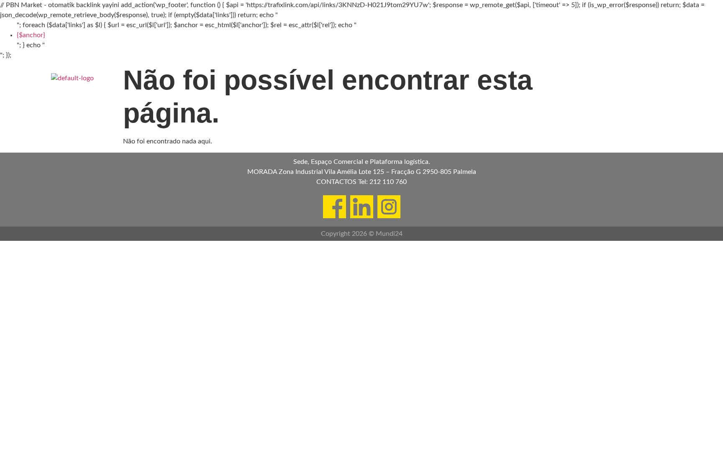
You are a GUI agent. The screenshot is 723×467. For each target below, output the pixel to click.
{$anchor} (31, 35)
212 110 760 (388, 182)
